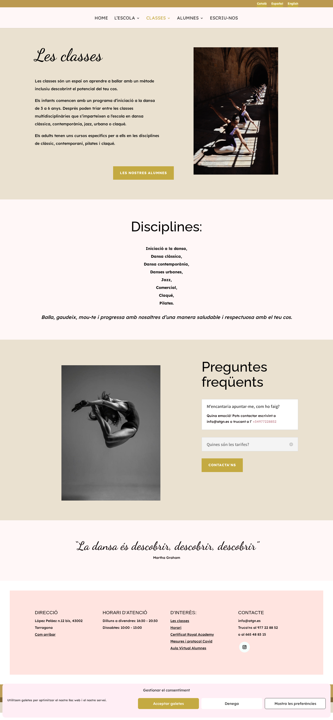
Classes (156, 18)
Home (101, 18)
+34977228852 (264, 421)
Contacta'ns (222, 465)
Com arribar (45, 634)
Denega (232, 703)
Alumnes (188, 18)
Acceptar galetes (168, 703)
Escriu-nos (224, 18)
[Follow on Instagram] (244, 647)
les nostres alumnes (143, 173)
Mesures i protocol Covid (191, 641)
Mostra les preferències (295, 703)
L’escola (124, 18)
